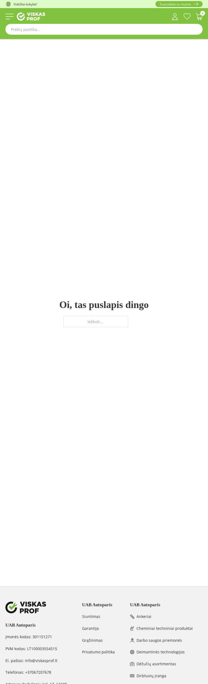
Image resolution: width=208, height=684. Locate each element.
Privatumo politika (98, 651)
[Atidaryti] (9, 16)
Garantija (90, 628)
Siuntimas (91, 616)
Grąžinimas (92, 640)
